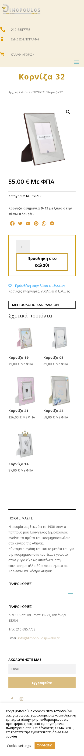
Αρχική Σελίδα (18, 92)
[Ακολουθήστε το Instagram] (21, 699)
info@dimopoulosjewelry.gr (39, 638)
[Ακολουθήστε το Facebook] (12, 699)
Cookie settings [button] (19, 745)
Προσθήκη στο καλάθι (42, 262)
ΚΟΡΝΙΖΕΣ (38, 92)
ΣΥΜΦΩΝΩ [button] (44, 745)
